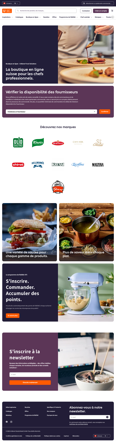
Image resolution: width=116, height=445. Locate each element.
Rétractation (75, 436)
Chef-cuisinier (85, 17)
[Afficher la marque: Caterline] (98, 142)
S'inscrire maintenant (30, 382)
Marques (98, 17)
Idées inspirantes (11, 407)
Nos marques (51, 411)
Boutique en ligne (32, 17)
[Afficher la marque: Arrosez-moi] (58, 187)
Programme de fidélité (67, 17)
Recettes (46, 17)
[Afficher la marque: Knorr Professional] (38, 142)
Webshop (9, 415)
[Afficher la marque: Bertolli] (58, 142)
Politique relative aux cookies (52, 436)
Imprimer (66, 436)
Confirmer (104, 111)
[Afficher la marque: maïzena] (98, 164)
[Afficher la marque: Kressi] (58, 164)
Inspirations (6, 17)
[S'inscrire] (107, 417)
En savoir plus (12, 315)
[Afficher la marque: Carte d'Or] (78, 142)
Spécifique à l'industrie (54, 407)
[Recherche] (18, 11)
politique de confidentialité (78, 424)
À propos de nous (52, 415)
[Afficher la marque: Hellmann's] (38, 164)
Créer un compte (101, 11)
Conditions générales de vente (14, 436)
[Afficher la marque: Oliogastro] (18, 142)
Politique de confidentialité (33, 436)
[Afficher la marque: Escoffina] (78, 164)
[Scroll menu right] (112, 17)
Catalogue (19, 17)
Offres (54, 17)
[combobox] (46, 11)
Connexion (86, 11)
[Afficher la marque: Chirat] (18, 164)
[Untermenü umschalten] (12, 17)
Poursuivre (110, 17)
